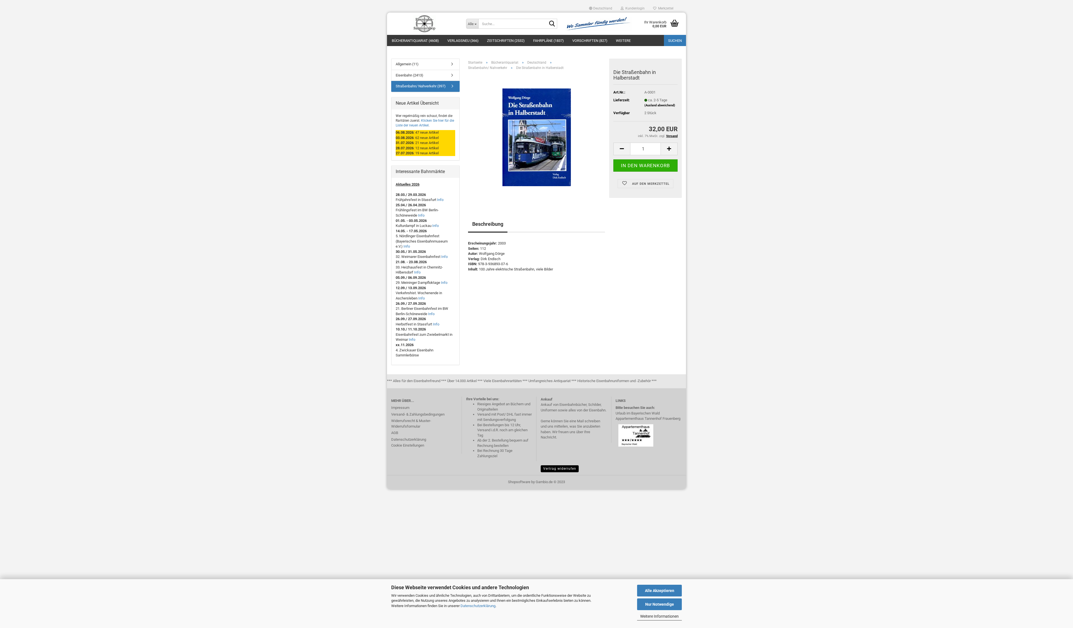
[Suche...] (552, 24)
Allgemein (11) (407, 64)
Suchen (675, 41)
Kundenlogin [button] (634, 8)
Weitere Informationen (659, 616)
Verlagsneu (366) (463, 41)
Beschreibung (487, 224)
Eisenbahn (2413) (409, 75)
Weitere (623, 41)
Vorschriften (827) (589, 41)
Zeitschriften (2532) (506, 41)
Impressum (400, 408)
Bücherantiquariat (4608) (415, 41)
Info (440, 200)
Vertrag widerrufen (559, 469)
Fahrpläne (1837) (548, 41)
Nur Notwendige (659, 604)
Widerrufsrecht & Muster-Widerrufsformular (411, 423)
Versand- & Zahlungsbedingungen (418, 414)
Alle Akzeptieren (659, 590)
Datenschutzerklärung (477, 606)
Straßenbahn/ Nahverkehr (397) (421, 86)
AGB (394, 433)
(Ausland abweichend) (659, 105)
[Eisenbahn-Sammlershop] (424, 24)
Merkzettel (664, 8)
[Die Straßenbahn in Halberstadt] (536, 137)
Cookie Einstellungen (407, 445)
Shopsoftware (519, 482)
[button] (600, 8)
